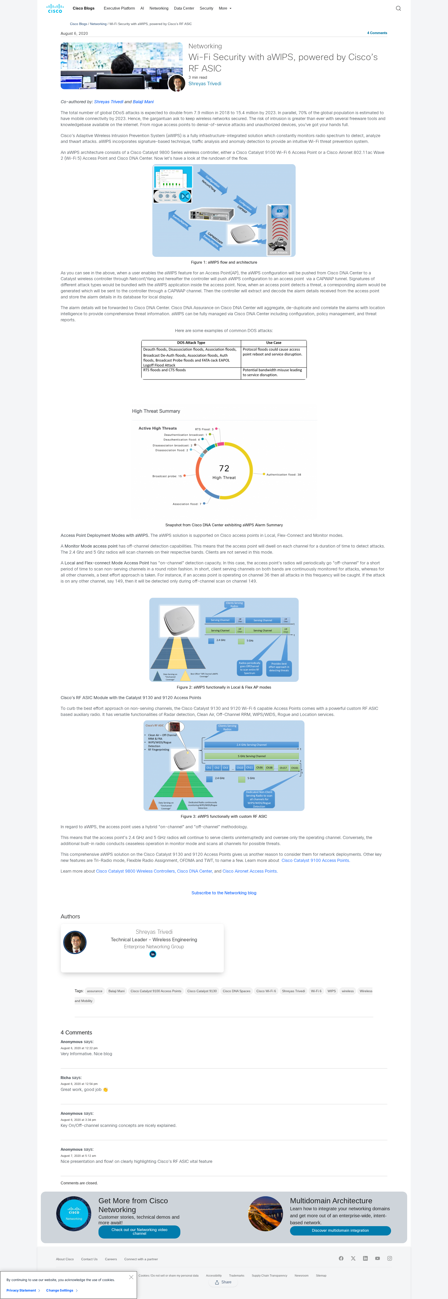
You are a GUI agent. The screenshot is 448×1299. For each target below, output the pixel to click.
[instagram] (389, 1258)
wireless (348, 991)
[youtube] (377, 1258)
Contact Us (89, 1259)
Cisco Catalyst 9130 (202, 991)
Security (206, 8)
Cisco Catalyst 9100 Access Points (156, 991)
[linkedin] (365, 1258)
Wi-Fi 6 (316, 991)
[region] (68, 1285)
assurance (94, 991)
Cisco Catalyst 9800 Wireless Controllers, (136, 872)
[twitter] (353, 1258)
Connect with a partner (141, 1259)
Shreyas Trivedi (205, 84)
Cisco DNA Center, (195, 872)
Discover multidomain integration (340, 1230)
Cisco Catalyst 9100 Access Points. (315, 861)
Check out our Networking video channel (139, 1231)
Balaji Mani (143, 102)
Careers (111, 1259)
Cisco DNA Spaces (236, 991)
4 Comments (377, 33)
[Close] (131, 1277)
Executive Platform (119, 8)
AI (142, 8)
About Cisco (65, 1259)
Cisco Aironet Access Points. (250, 872)
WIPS (332, 991)
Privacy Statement (21, 1290)
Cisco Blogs (83, 8)
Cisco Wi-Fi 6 (266, 991)
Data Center (184, 8)
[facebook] (341, 1258)
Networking (159, 8)
